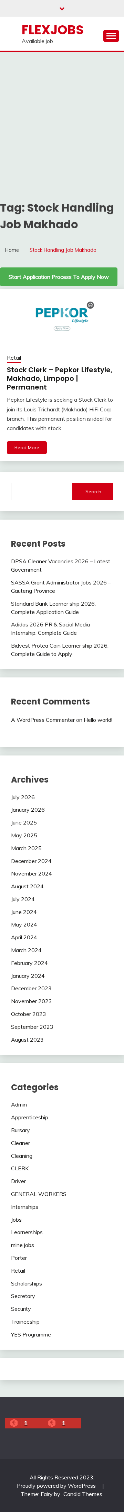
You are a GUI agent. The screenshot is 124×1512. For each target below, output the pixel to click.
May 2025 (24, 835)
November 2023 (31, 1001)
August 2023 (27, 1039)
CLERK (20, 1168)
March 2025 (26, 848)
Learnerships (27, 1232)
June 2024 (24, 911)
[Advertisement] (62, 117)
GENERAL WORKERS (38, 1193)
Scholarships (26, 1283)
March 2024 (26, 950)
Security (21, 1308)
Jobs (16, 1219)
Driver (18, 1181)
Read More (26, 447)
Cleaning (21, 1155)
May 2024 (24, 924)
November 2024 (31, 873)
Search (93, 491)
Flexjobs (53, 30)
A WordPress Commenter (43, 719)
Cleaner (20, 1142)
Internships (24, 1206)
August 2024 (27, 886)
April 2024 (24, 937)
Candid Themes (82, 1493)
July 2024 (23, 899)
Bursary (20, 1130)
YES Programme (31, 1334)
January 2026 (28, 809)
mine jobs (22, 1244)
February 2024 (29, 962)
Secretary (23, 1295)
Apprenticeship (29, 1117)
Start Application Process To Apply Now (59, 276)
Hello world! (98, 719)
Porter (19, 1257)
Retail (14, 357)
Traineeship (25, 1321)
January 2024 (28, 975)
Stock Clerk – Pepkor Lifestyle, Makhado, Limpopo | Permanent (59, 378)
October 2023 (28, 1013)
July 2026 (23, 797)
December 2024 (31, 860)
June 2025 (24, 822)
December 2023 (31, 988)
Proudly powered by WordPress (57, 1485)
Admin (19, 1104)
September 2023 (32, 1026)
